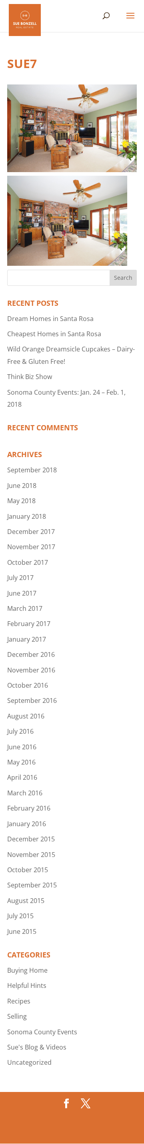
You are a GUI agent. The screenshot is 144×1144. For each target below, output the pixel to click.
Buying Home (27, 970)
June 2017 (21, 593)
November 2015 (31, 854)
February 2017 (28, 623)
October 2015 (27, 869)
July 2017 (20, 577)
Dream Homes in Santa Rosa (50, 318)
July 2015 (20, 915)
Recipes (18, 1001)
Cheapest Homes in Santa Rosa (54, 333)
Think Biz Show (29, 376)
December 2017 (31, 531)
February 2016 (28, 808)
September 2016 (32, 700)
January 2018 (26, 516)
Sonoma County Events (42, 1032)
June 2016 (21, 747)
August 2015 (25, 900)
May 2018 (21, 500)
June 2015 (21, 931)
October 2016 (27, 685)
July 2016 (20, 731)
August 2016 (25, 716)
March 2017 (24, 608)
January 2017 (26, 639)
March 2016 (24, 793)
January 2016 (26, 823)
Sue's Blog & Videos (36, 1047)
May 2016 (21, 762)
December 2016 (31, 654)
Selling (17, 1016)
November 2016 (31, 670)
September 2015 (32, 885)
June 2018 (21, 485)
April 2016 (22, 777)
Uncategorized (29, 1062)
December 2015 (31, 839)
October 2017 (27, 562)
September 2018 (32, 470)
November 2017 (31, 546)
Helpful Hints (26, 985)
